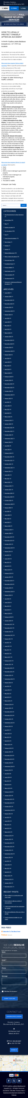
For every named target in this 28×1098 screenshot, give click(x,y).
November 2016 (9, 671)
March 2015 (8, 744)
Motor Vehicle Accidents (11, 256)
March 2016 (8, 701)
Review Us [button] (14, 1050)
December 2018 (8, 580)
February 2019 (8, 573)
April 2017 (7, 653)
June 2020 (7, 515)
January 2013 (8, 839)
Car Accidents (8, 231)
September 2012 (9, 854)
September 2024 (9, 351)
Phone (4, 968)
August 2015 (8, 726)
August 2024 (8, 354)
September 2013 (9, 810)
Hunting (7, 245)
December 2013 (8, 799)
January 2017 (8, 664)
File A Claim (8, 242)
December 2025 (8, 300)
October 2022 (8, 435)
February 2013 (8, 835)
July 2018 (7, 599)
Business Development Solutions (13, 1093)
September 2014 (9, 766)
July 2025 (7, 318)
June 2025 (7, 322)
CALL (24, 8)
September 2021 (9, 467)
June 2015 (7, 733)
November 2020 (9, 497)
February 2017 (8, 660)
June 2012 (7, 864)
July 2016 (7, 686)
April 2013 (7, 828)
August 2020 (8, 507)
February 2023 (8, 420)
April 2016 (7, 697)
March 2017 (8, 657)
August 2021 (8, 471)
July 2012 (7, 861)
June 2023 (7, 405)
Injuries (6, 249)
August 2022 (8, 442)
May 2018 (7, 606)
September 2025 (9, 311)
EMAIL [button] (15, 8)
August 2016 (8, 682)
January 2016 (8, 708)
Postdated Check (9, 264)
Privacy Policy (20, 1090)
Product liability (8, 267)
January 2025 (8, 336)
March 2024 (8, 373)
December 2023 (8, 384)
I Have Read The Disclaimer (10, 991)
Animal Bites (8, 220)
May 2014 (7, 781)
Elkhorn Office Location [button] (14, 1016)
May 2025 (7, 325)
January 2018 (8, 620)
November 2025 (9, 303)
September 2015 (9, 722)
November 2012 (9, 846)
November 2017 (9, 628)
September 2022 (9, 438)
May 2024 (7, 365)
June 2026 (7, 293)
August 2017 (8, 639)
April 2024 (7, 369)
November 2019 (9, 540)
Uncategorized (8, 278)
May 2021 (7, 478)
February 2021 (8, 486)
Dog (6, 234)
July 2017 (7, 642)
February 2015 (8, 748)
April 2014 (7, 784)
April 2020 (7, 522)
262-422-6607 (17, 1041)
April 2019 (7, 566)
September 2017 (9, 635)
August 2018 (8, 595)
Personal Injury (8, 260)
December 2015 (8, 711)
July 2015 (7, 730)
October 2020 (8, 500)
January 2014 (8, 795)
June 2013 (7, 821)
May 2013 (7, 824)
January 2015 (8, 752)
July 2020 (7, 511)
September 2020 (9, 504)
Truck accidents (9, 275)
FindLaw (14, 1095)
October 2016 (8, 675)
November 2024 (9, 344)
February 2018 (8, 617)
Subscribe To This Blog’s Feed (11, 931)
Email (4, 960)
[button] (26, 1096)
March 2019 (8, 569)
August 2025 (8, 314)
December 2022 (8, 427)
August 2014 (8, 770)
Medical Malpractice (9, 253)
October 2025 (8, 307)
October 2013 (8, 806)
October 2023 (8, 391)
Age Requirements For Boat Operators (14, 214)
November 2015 (9, 715)
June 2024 (7, 362)
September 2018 (9, 591)
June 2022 (7, 449)
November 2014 (9, 759)
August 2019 (8, 551)
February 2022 (8, 453)
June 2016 (7, 690)
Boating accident (9, 227)
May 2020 (7, 518)
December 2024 (8, 340)
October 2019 (8, 544)
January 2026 (8, 296)
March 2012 (8, 875)
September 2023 (9, 395)
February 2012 (8, 879)
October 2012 (8, 850)
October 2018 (8, 588)
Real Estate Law (9, 271)
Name (3, 952)
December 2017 (8, 624)
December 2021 (8, 456)
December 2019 (8, 537)
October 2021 (8, 464)
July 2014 (7, 773)
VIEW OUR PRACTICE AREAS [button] (15, 24)
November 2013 (9, 803)
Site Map (12, 1090)
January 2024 (8, 380)
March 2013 (8, 832)
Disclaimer (4, 988)
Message (4, 976)
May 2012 (7, 868)
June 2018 (7, 602)
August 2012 (8, 857)
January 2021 (8, 489)
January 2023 (8, 424)
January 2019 (8, 577)
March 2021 (8, 482)
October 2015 (8, 719)
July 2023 (7, 402)
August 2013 (8, 813)
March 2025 (8, 333)
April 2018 (7, 609)
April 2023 (7, 413)
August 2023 (8, 398)
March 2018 (8, 613)
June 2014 (7, 777)
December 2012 (8, 843)
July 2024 (7, 358)
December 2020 (8, 493)
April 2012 (7, 872)
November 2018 (9, 584)
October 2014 (8, 762)
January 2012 (8, 883)
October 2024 (8, 347)
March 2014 (8, 788)
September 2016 (9, 679)
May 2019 (7, 562)
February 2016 (8, 704)
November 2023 (9, 387)
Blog (6, 224)
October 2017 (8, 631)
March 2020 (8, 526)
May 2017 (7, 650)
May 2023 (7, 409)
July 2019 (7, 555)
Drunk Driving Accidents (10, 238)
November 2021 (9, 460)
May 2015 (7, 737)
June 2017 (7, 646)
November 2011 (9, 886)
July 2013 (7, 817)
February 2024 (8, 376)
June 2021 (7, 475)
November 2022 (9, 431)
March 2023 (8, 416)
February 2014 (8, 792)
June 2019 (7, 558)
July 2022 (7, 446)
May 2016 (7, 693)
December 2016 (8, 668)
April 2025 (7, 329)
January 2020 (8, 533)
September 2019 (9, 548)
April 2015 (7, 741)
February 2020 (8, 529)
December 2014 (8, 755)
